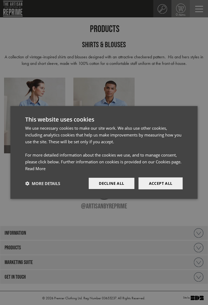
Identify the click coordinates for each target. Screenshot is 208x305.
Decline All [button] (111, 183)
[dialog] (103, 152)
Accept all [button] (161, 183)
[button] (42, 183)
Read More (35, 168)
